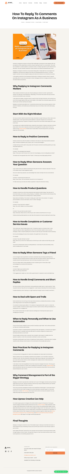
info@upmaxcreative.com (30, 455)
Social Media (38, 22)
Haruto (22, 22)
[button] (61, 472)
